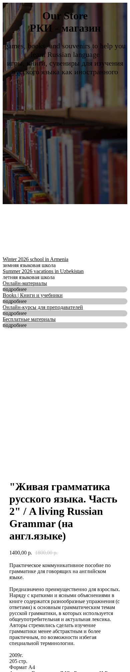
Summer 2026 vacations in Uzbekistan (43, 271)
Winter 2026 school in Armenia (35, 259)
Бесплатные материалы (29, 319)
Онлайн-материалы (25, 283)
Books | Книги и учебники (33, 295)
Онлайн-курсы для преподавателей (43, 307)
